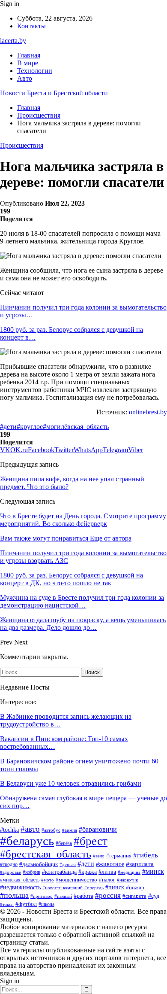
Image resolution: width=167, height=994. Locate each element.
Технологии (34, 70)
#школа (46, 904)
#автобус (51, 830)
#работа (83, 896)
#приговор (41, 896)
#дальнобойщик (38, 864)
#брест (90, 841)
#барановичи (98, 829)
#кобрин (31, 872)
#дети (8, 426)
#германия (118, 855)
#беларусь (27, 841)
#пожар (135, 888)
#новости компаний (62, 887)
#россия (108, 895)
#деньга (68, 864)
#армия (69, 830)
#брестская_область (45, 854)
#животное (110, 863)
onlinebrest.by (148, 412)
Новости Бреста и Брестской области (54, 93)
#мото (47, 879)
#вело (98, 855)
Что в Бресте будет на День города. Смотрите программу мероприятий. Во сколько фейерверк (83, 519)
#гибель (145, 855)
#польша (14, 895)
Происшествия (21, 145)
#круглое (30, 426)
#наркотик (127, 879)
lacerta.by (13, 40)
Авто (24, 78)
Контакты (31, 26)
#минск (153, 871)
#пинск (114, 887)
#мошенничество (76, 879)
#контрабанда (59, 871)
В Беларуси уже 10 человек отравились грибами (70, 783)
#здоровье (10, 872)
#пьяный (63, 896)
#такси (7, 904)
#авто (30, 828)
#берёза (64, 843)
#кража (87, 872)
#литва (107, 872)
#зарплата (140, 863)
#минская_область (19, 880)
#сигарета (134, 896)
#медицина (129, 872)
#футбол (26, 903)
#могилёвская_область (76, 426)
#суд (153, 896)
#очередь (94, 887)
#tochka (9, 830)
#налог (107, 879)
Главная (28, 55)
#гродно (9, 864)
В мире (27, 63)
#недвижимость (20, 887)
